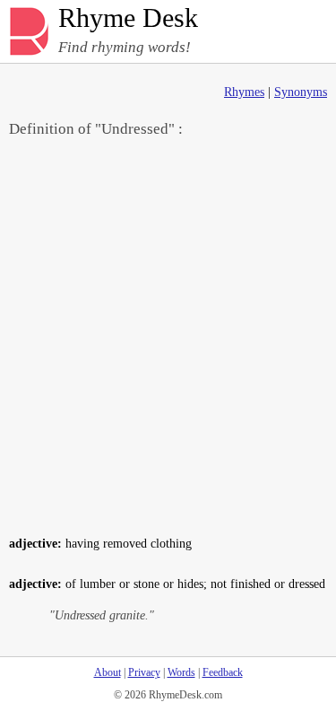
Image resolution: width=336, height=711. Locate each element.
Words (181, 672)
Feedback (222, 672)
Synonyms (300, 92)
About (107, 672)
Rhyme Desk (128, 18)
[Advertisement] (168, 335)
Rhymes (244, 92)
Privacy (144, 672)
